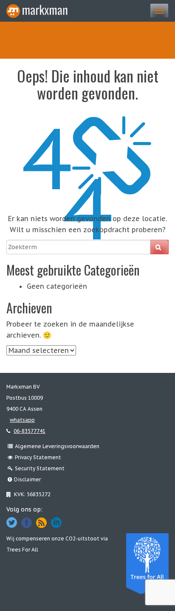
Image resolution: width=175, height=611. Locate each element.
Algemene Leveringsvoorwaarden (57, 446)
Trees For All (22, 549)
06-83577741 (29, 431)
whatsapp (22, 420)
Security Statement (40, 468)
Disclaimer (27, 479)
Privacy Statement (38, 457)
